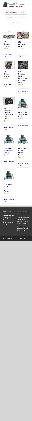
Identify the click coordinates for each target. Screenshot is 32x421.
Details (12, 55)
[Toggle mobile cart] (28, 5)
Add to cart (6, 55)
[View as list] (17, 22)
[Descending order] (25, 13)
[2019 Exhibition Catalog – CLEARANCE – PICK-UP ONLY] (9, 101)
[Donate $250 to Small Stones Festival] (9, 175)
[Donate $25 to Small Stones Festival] (23, 103)
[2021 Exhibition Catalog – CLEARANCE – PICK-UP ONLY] (23, 65)
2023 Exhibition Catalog (7, 74)
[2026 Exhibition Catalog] (9, 34)
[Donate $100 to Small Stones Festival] (23, 139)
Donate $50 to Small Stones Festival (8, 151)
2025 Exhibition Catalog (21, 44)
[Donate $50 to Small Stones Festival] (9, 139)
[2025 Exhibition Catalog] (23, 34)
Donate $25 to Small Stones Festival (22, 114)
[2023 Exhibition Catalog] (9, 65)
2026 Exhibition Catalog (7, 44)
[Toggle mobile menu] (28, 3)
